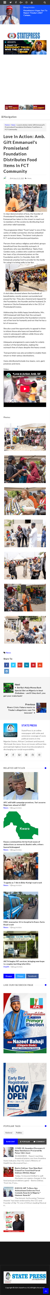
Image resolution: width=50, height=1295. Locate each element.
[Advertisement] (25, 80)
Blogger (9, 976)
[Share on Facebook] (6, 665)
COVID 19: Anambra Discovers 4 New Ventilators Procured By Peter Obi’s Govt (29, 1150)
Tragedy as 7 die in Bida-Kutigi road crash (22, 882)
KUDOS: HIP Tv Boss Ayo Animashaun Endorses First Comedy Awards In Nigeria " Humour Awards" (28, 1191)
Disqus (20, 976)
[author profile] (6, 181)
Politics (19, 1133)
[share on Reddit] (6, 671)
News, (29, 178)
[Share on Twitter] (13, 665)
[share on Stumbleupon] (40, 665)
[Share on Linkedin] (26, 665)
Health (6, 966)
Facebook (32, 976)
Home (7, 125)
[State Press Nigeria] (25, 34)
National (8, 1133)
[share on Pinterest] (33, 665)
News (13, 125)
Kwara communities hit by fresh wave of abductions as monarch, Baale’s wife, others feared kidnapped (23, 844)
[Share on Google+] (20, 665)
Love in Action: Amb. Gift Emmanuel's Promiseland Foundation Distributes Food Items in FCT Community (24, 154)
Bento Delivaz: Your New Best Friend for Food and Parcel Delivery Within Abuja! (28, 1170)
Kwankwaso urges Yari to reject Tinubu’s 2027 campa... (35, 12)
